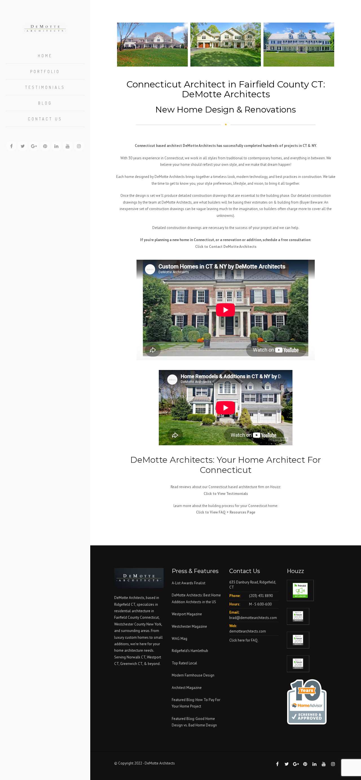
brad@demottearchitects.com (253, 617)
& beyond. (152, 663)
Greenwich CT (131, 663)
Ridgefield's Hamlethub (190, 650)
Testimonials (45, 87)
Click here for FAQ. (243, 640)
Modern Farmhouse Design (193, 675)
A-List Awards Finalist (188, 583)
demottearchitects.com (247, 631)
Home (45, 55)
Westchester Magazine (189, 626)
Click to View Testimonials (226, 493)
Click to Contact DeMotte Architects (225, 246)
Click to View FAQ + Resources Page (225, 512)
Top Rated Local (184, 663)
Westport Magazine (187, 614)
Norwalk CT (136, 657)
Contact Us (45, 118)
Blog (45, 103)
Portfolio (45, 71)
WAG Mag (179, 638)
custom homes (137, 637)
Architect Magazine (187, 687)
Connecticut (149, 617)
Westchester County (130, 624)
